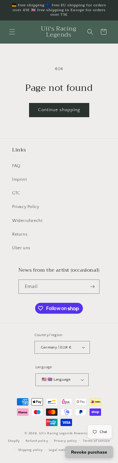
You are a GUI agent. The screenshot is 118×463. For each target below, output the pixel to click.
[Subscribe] (92, 286)
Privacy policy (65, 441)
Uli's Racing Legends (56, 433)
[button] (12, 31)
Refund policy (37, 441)
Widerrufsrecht (27, 220)
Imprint (19, 179)
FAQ (16, 166)
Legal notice (58, 450)
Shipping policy (30, 450)
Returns (19, 234)
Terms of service (96, 441)
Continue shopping (59, 109)
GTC (16, 193)
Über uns (21, 248)
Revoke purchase (89, 452)
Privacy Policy (25, 206)
